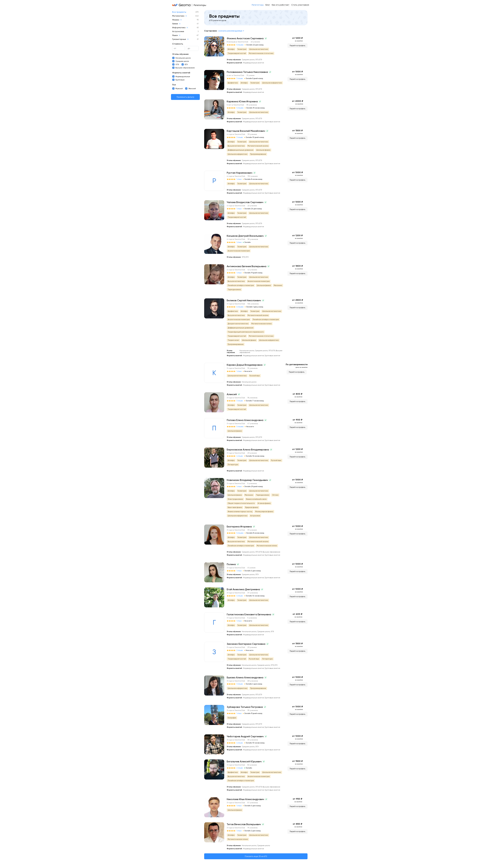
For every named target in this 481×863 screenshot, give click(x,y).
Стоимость (177, 44)
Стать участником (300, 5)
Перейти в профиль (297, 46)
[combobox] (231, 31)
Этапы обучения (180, 54)
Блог (268, 5)
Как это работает (280, 5)
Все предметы (179, 12)
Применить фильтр (185, 97)
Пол (174, 84)
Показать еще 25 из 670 (256, 856)
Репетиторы (258, 5)
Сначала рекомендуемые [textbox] (230, 31)
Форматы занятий (181, 72)
